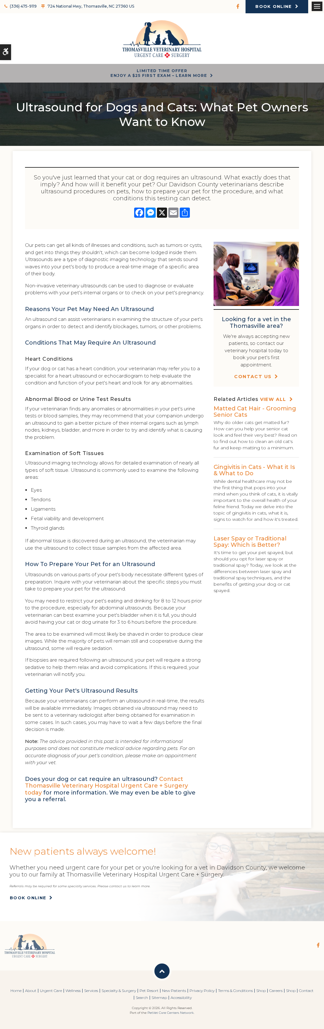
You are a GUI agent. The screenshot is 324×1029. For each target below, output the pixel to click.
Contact (306, 990)
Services (91, 990)
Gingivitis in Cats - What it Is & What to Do (254, 470)
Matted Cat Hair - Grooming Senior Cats (255, 411)
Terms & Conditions (235, 990)
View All (273, 399)
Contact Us (252, 376)
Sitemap (159, 997)
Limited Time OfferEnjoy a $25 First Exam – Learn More (158, 73)
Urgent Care (51, 990)
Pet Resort (149, 990)
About (30, 990)
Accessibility (181, 997)
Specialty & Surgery (119, 990)
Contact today (106, 786)
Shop (261, 990)
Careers (276, 990)
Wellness (73, 990)
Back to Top (162, 971)
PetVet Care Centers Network (170, 1013)
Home (16, 990)
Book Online (273, 6)
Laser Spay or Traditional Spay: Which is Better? (250, 541)
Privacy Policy (202, 990)
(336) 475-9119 (23, 6)
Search (142, 997)
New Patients (174, 990)
